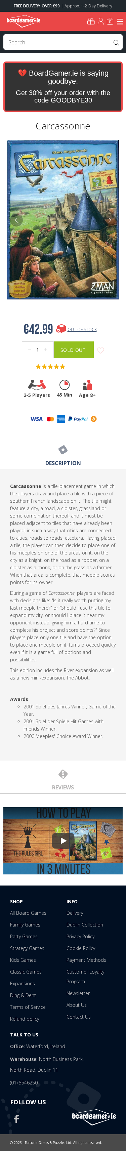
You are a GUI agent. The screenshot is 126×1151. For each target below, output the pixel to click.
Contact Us (79, 1017)
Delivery (75, 913)
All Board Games (28, 913)
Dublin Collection (85, 924)
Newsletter (78, 993)
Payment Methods (86, 960)
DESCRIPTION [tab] (63, 463)
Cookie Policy (81, 948)
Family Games (25, 924)
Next (109, 220)
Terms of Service (28, 1007)
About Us (77, 1005)
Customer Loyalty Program (85, 977)
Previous (16, 220)
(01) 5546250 (24, 1082)
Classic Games (26, 972)
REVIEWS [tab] (63, 787)
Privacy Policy (80, 936)
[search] (63, 42)
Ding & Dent (23, 995)
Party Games (24, 936)
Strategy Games (27, 948)
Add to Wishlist (100, 350)
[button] (51, 366)
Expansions (22, 983)
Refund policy (24, 1019)
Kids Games (23, 960)
